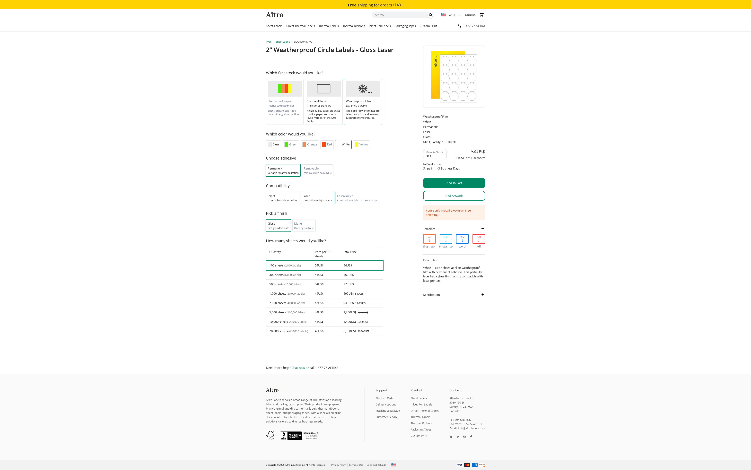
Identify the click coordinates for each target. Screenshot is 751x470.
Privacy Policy (338, 464)
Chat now (298, 368)
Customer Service (387, 417)
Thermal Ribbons (354, 26)
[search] (431, 15)
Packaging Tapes (405, 26)
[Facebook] (471, 437)
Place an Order (385, 398)
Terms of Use (356, 464)
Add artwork (454, 196)
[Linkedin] (458, 437)
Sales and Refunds (376, 464)
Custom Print (428, 26)
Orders (470, 15)
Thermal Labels (329, 26)
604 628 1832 (463, 420)
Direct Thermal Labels (300, 26)
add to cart (454, 183)
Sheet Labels (274, 26)
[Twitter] (451, 437)
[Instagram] (464, 437)
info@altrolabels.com (471, 428)
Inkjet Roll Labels (380, 26)
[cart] (482, 15)
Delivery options (386, 404)
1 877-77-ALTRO (474, 26)
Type (269, 41)
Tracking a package (388, 411)
